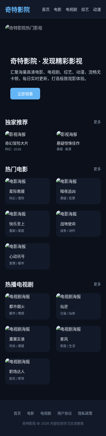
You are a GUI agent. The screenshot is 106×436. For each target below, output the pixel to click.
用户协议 (64, 413)
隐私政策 (85, 413)
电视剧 (71, 9)
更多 (97, 122)
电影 (57, 9)
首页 (46, 9)
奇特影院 (17, 9)
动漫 (97, 9)
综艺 (85, 9)
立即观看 (25, 93)
